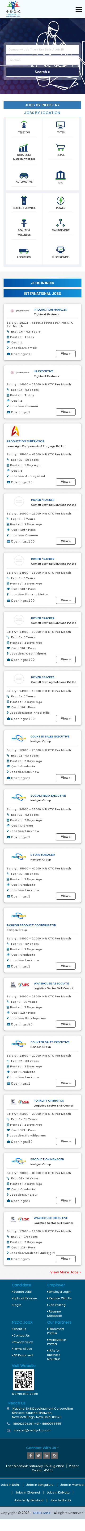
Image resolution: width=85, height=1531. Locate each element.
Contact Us (21, 1335)
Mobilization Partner (56, 1342)
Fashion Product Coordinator (31, 925)
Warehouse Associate (51, 983)
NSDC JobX (42, 1513)
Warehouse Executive (51, 1218)
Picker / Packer (43, 500)
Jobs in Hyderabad (28, 1500)
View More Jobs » (65, 1272)
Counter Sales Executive (49, 736)
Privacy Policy (23, 1342)
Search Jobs (22, 1292)
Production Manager (50, 309)
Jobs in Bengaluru (40, 1484)
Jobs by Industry (42, 105)
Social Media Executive (48, 795)
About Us (19, 1329)
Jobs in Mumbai (72, 1484)
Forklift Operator (49, 1100)
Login (17, 1305)
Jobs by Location (42, 112)
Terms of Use (22, 1349)
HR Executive (43, 371)
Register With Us (60, 1298)
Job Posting (57, 1305)
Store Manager (42, 854)
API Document (23, 1355)
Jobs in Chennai (27, 1492)
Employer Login (59, 1292)
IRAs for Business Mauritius (53, 1355)
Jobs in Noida (60, 1500)
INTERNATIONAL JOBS (42, 293)
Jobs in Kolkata (58, 1492)
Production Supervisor (25, 441)
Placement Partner (55, 1331)
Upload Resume (25, 1298)
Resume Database (54, 1313)
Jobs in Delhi (10, 1484)
